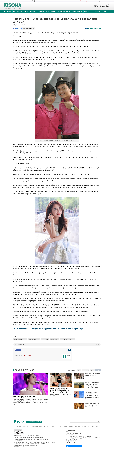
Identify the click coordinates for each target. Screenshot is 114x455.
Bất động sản (40, 11)
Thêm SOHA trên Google (28, 28)
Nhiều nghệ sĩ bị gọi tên (24, 397)
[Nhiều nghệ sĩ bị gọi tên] (30, 384)
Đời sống (104, 11)
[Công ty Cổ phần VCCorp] (35, 431)
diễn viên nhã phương (34, 339)
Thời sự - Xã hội (26, 426)
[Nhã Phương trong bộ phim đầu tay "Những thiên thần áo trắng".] (57, 105)
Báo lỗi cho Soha (96, 28)
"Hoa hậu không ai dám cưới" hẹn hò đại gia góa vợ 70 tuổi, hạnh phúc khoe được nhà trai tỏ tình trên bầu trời (92, 395)
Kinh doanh (32, 11)
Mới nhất (9, 11)
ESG (21, 11)
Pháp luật (80, 11)
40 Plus (48, 11)
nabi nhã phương (54, 339)
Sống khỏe (87, 11)
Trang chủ (18, 426)
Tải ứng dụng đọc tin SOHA (34, 421)
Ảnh (93, 426)
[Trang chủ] (13, 6)
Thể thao (59, 11)
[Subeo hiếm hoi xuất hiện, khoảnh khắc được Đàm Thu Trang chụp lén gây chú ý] (61, 380)
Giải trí (74, 11)
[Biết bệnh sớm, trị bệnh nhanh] (101, 6)
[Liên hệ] (69, 350)
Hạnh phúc (16, 11)
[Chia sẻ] (16, 28)
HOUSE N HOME (18, 1)
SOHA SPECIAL (41, 1)
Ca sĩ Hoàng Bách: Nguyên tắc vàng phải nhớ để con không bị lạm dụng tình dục (49, 329)
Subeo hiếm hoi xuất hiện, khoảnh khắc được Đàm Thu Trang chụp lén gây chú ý (59, 390)
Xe (92, 11)
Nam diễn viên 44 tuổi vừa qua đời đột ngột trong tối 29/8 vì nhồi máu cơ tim (92, 405)
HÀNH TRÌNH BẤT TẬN (30, 1)
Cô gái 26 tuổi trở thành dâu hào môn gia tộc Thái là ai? (92, 374)
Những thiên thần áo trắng (20, 339)
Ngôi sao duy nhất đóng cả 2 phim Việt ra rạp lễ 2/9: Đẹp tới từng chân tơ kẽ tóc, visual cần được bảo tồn (92, 385)
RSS (97, 426)
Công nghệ (97, 11)
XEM (98, 370)
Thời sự (26, 11)
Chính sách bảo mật (70, 442)
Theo (57, 344)
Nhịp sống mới (66, 11)
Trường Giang (44, 339)
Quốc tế (53, 11)
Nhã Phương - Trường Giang (67, 339)
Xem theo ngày (72, 370)
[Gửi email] (86, 28)
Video (89, 426)
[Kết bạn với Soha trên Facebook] (64, 356)
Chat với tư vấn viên (75, 446)
